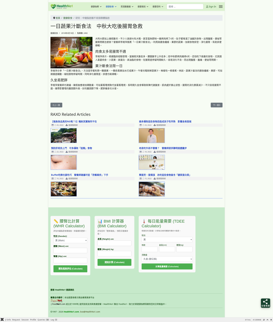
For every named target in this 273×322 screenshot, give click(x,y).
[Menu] (221, 6)
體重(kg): (180, 245)
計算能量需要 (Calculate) (167, 266)
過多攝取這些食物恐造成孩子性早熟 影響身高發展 (165, 121)
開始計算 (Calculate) (114, 262)
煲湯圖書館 (126, 6)
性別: (144, 235)
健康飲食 (110, 6)
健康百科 (157, 6)
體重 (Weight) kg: (106, 249)
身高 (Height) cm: (106, 239)
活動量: (145, 255)
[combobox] (185, 6)
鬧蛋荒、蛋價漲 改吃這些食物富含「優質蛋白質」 (165, 174)
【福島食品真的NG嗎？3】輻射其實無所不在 (74, 121)
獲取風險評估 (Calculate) (70, 268)
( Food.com (58, 304)
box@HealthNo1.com (90, 311)
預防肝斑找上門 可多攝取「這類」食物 (71, 148)
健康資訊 (142, 6)
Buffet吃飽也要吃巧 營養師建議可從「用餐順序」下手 (79, 174)
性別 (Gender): (60, 236)
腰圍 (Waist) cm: (61, 246)
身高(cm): (163, 245)
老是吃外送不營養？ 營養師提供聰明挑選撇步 (163, 148)
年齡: (144, 245)
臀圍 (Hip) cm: (60, 256)
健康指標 (95, 6)
